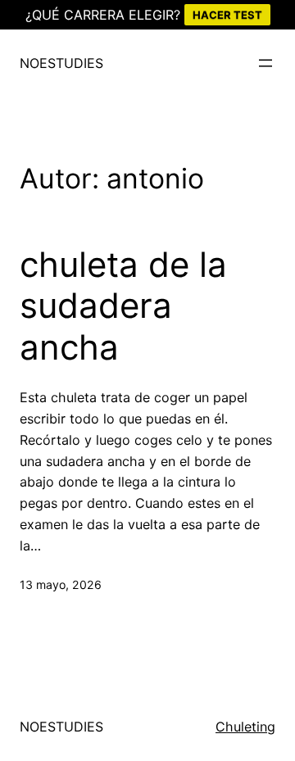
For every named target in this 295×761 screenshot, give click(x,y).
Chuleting (245, 726)
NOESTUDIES (61, 63)
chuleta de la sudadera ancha (123, 306)
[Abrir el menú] (265, 63)
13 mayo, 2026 (61, 584)
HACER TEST (227, 14)
